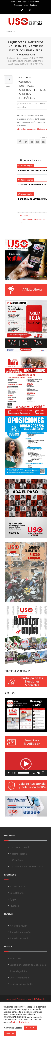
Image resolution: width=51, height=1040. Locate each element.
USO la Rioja (16, 860)
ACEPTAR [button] (10, 1033)
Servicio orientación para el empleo (28, 965)
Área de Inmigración (20, 932)
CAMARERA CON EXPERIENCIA (32, 170)
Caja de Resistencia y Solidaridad (27, 866)
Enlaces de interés (21, 5)
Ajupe (13, 899)
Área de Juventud (19, 938)
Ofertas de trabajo (18, 1)
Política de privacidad (26, 999)
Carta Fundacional (19, 847)
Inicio (9, 58)
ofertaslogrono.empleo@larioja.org (32, 129)
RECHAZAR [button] (30, 1028)
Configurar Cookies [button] (13, 1028)
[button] (26, 764)
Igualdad (14, 905)
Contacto (33, 5)
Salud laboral (17, 893)
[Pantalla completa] (43, 772)
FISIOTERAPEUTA (26, 216)
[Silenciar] (38, 772)
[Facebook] (26, 10)
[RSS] (30, 10)
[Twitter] (22, 10)
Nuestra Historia (18, 854)
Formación (15, 958)
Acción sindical (18, 886)
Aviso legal (11, 999)
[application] (26, 764)
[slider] (23, 773)
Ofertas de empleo (21, 58)
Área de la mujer (18, 925)
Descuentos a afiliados (21, 984)
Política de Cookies (20, 1022)
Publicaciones (33, 1)
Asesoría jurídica (18, 971)
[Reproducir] (8, 772)
